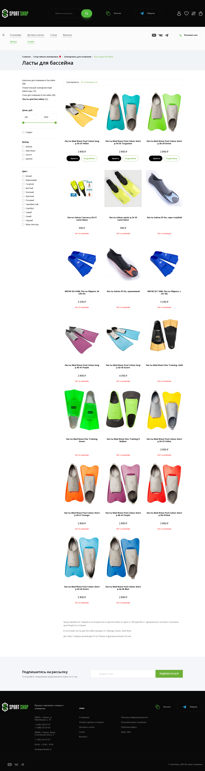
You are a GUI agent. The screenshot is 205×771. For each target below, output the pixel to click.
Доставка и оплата (35, 35)
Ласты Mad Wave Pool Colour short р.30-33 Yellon (164, 440)
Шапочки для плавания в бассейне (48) (38, 82)
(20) (35, 99)
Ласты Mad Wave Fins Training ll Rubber (123, 440)
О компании (15, 35)
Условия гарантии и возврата (91, 722)
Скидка (29, 132)
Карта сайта (126, 732)
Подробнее (89, 158)
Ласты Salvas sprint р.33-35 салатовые (123, 218)
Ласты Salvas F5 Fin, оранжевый (123, 291)
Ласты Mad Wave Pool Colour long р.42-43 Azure (123, 366)
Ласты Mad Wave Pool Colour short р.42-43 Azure (82, 587)
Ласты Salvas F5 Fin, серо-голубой (164, 217)
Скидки (30, 42)
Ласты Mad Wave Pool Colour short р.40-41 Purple (123, 514)
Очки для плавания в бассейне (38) (38, 95)
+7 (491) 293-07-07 (42, 725)
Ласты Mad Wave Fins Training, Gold (164, 365)
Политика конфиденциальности (134, 717)
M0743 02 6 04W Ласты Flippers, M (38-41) (82, 292)
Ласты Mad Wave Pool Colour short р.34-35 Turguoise (123, 142)
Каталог (117, 13)
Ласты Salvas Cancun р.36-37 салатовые (82, 218)
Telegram (151, 13)
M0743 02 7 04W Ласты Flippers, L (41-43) (164, 292)
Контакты (67, 35)
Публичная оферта (129, 727)
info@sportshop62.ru (43, 749)
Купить (74, 158)
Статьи (53, 35)
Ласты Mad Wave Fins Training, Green (82, 440)
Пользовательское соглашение (133, 722)
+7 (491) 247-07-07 (42, 740)
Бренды (13, 42)
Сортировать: (72, 82)
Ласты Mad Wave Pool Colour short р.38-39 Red (164, 514)
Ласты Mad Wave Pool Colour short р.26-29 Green (164, 142)
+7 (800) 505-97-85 (42, 728)
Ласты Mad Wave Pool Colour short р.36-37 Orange (82, 514)
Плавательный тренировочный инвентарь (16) (37, 89)
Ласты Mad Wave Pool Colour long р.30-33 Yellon (82, 142)
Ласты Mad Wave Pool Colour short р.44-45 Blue (123, 587)
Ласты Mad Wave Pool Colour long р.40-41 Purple (82, 366)
